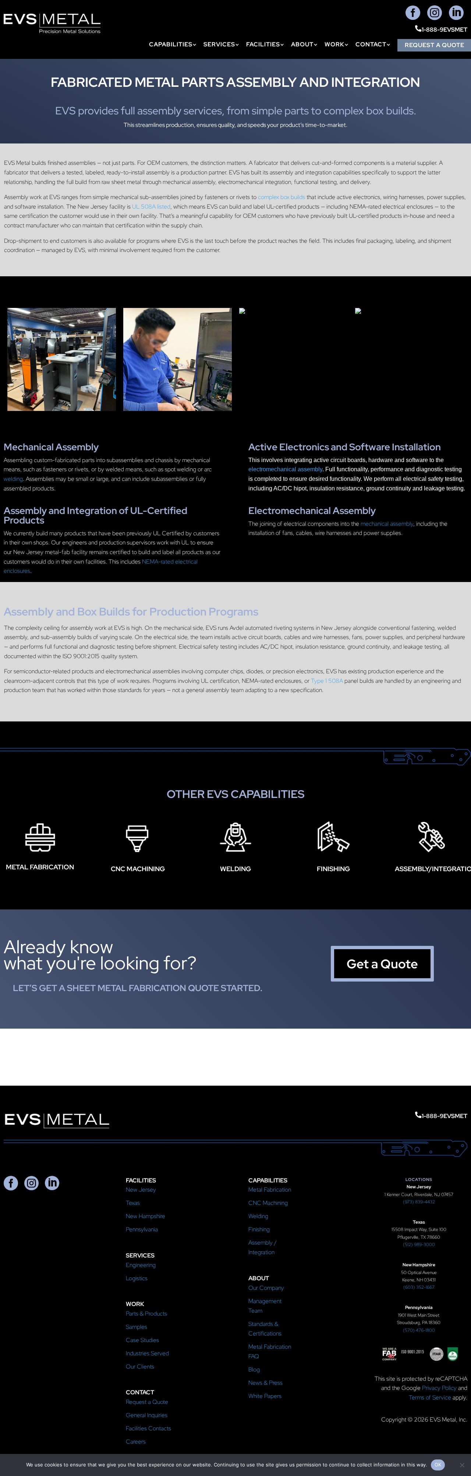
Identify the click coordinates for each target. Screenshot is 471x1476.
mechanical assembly (387, 524)
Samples (136, 1327)
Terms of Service (430, 1397)
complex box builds (281, 197)
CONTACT (370, 45)
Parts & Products (146, 1313)
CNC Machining (268, 1203)
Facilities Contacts (148, 1428)
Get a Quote (382, 963)
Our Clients (140, 1366)
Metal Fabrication (269, 1189)
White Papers (264, 1396)
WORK (334, 45)
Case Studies (142, 1340)
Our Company (266, 1288)
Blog (254, 1369)
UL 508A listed (151, 206)
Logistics (137, 1278)
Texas (133, 1203)
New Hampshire (145, 1216)
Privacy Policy (439, 1388)
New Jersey (141, 1189)
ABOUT (302, 45)
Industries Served (147, 1353)
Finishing (259, 1229)
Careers (136, 1441)
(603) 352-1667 (419, 1287)
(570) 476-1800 (419, 1330)
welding (13, 479)
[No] (461, 1465)
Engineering (141, 1265)
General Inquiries (146, 1415)
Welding (258, 1216)
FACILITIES (263, 45)
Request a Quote (147, 1402)
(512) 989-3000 (419, 1245)
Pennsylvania (142, 1229)
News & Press (265, 1383)
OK (438, 1465)
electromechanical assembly (285, 469)
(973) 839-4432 (419, 1202)
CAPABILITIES (170, 45)
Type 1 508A (327, 681)
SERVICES (219, 45)
